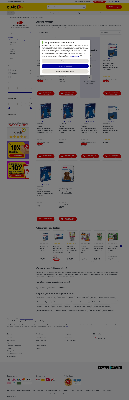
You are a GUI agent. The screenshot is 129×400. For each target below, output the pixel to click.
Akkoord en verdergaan (65, 66)
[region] (65, 57)
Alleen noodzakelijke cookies (65, 71)
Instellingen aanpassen (65, 60)
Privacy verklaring (74, 56)
